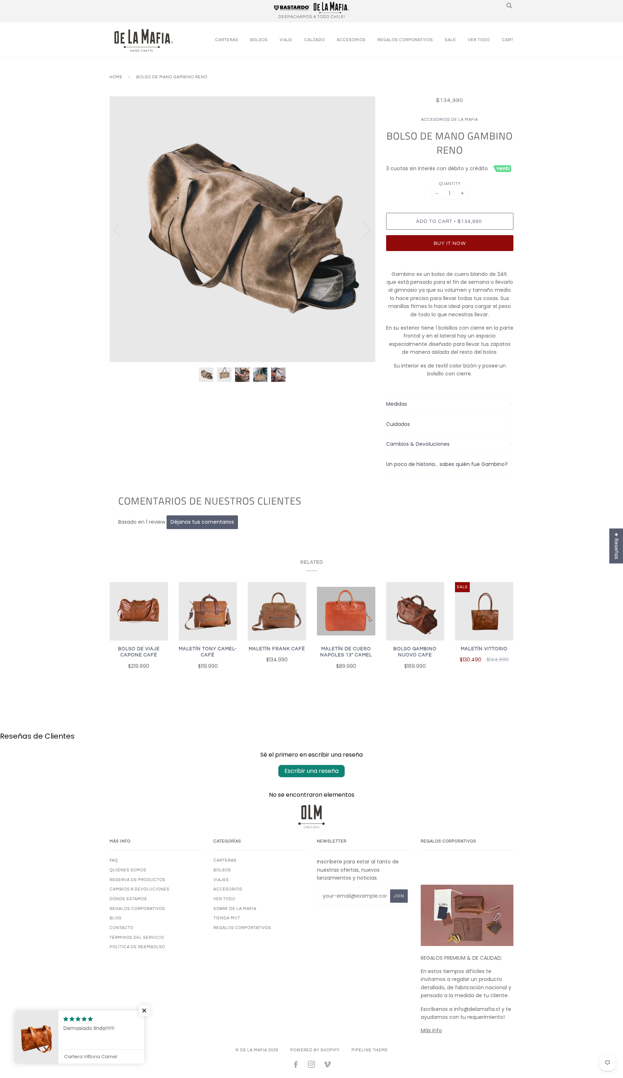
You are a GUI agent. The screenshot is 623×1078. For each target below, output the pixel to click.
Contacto (121, 928)
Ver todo (479, 40)
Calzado (314, 40)
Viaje (286, 40)
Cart (507, 40)
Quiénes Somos (128, 870)
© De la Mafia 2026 (256, 1050)
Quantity (450, 184)
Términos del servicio (137, 938)
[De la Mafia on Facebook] (296, 1066)
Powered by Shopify (315, 1050)
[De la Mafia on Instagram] (311, 1066)
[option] (242, 229)
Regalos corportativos (242, 928)
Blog (115, 918)
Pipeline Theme (370, 1050)
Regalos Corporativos (405, 40)
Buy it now (450, 243)
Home (116, 77)
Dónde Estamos (128, 899)
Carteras (226, 40)
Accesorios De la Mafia (449, 120)
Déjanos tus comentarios (202, 521)
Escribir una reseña (311, 771)
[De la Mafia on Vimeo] (327, 1066)
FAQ (114, 860)
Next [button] (362, 229)
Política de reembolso (137, 947)
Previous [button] (122, 229)
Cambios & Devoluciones (139, 889)
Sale (450, 40)
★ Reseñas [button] (616, 545)
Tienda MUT (226, 918)
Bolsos (259, 40)
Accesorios (351, 40)
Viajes (221, 880)
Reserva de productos (137, 880)
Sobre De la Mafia (234, 909)
